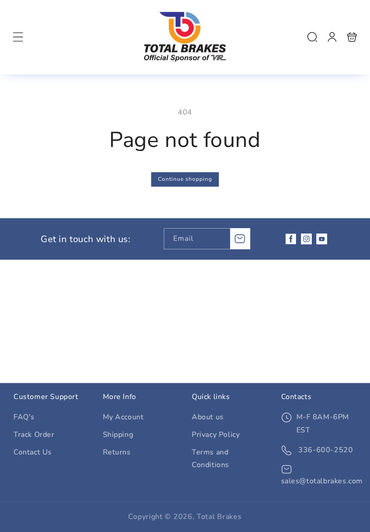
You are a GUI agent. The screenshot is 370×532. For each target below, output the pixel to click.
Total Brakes (219, 517)
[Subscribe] (240, 238)
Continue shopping (185, 179)
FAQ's (24, 417)
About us (208, 417)
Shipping (118, 435)
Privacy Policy (216, 435)
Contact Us (33, 452)
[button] (18, 37)
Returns (117, 452)
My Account (123, 417)
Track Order (34, 435)
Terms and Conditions (210, 458)
